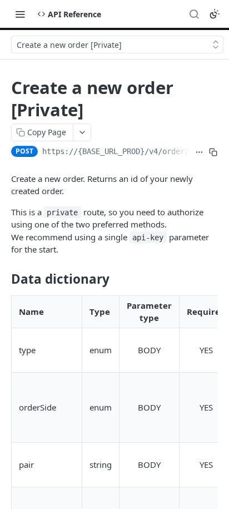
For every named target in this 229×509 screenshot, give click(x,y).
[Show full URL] (199, 152)
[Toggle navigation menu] (20, 14)
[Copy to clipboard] (213, 152)
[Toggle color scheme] (214, 14)
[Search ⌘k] (194, 14)
